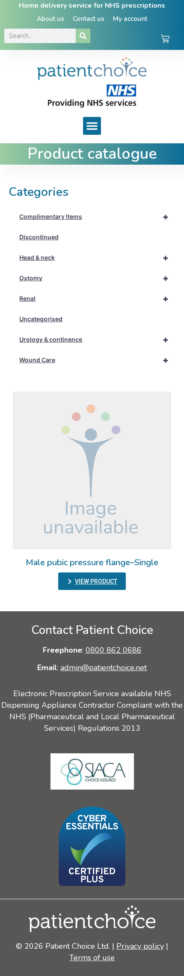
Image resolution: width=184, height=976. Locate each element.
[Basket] (165, 39)
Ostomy (94, 278)
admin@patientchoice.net (103, 667)
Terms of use (92, 958)
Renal (94, 298)
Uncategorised (40, 318)
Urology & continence (94, 339)
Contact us (88, 19)
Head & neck (94, 258)
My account (130, 19)
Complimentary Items (94, 217)
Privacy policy (140, 946)
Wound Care (94, 360)
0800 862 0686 (114, 650)
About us (50, 19)
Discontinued (39, 237)
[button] (92, 126)
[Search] (83, 36)
